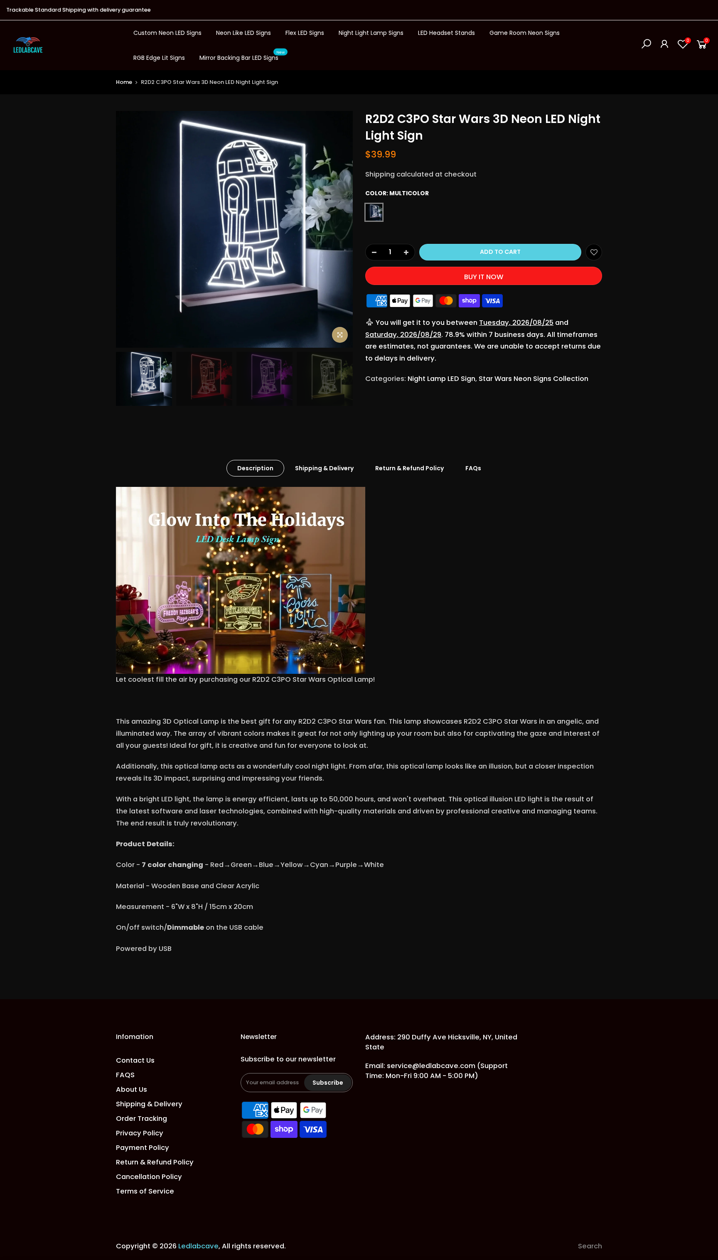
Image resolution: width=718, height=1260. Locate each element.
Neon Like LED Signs (243, 33)
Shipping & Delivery (324, 468)
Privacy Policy (139, 1133)
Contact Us (135, 1060)
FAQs (473, 468)
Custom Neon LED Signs (167, 33)
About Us (131, 1089)
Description (255, 468)
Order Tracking (141, 1118)
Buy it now (483, 277)
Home (124, 82)
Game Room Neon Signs (524, 33)
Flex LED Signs (304, 33)
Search (590, 1246)
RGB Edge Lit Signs (159, 58)
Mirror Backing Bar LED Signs (242, 56)
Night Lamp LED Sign (441, 378)
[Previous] (130, 229)
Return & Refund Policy (409, 468)
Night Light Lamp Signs (371, 33)
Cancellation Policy (149, 1176)
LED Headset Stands (446, 33)
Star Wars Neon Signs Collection (533, 378)
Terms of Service (145, 1191)
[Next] (338, 229)
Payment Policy (142, 1147)
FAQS (125, 1075)
